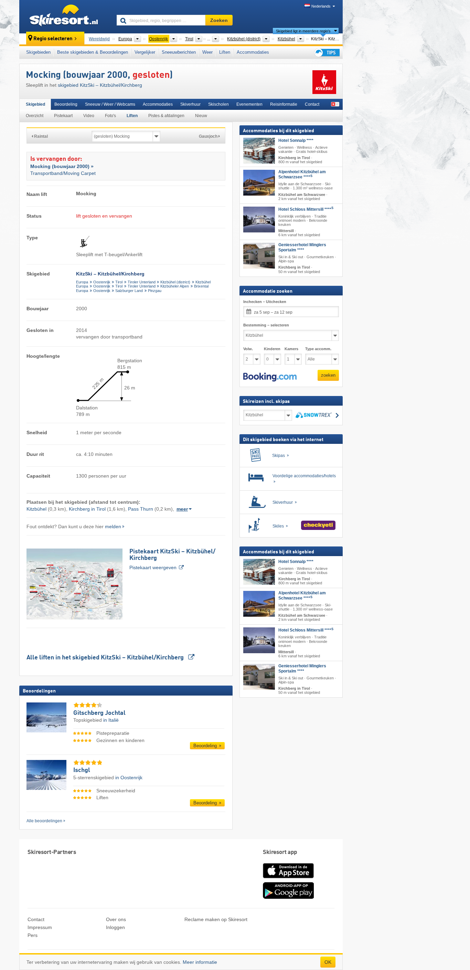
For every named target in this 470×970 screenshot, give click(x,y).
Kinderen (272, 349)
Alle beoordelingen (44, 820)
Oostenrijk (101, 282)
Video (88, 115)
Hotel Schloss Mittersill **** (305, 209)
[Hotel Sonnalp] (259, 151)
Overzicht (34, 115)
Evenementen (249, 104)
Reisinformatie (283, 104)
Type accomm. (318, 349)
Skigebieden (38, 52)
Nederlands (321, 6)
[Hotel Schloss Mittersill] (259, 219)
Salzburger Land (129, 291)
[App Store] (288, 879)
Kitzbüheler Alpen (174, 286)
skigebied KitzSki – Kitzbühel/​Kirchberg (100, 85)
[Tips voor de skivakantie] (326, 52)
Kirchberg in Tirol (87, 509)
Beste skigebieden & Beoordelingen (92, 52)
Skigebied (35, 104)
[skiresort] (65, 16)
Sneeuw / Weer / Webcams (110, 104)
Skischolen (218, 104)
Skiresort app (280, 852)
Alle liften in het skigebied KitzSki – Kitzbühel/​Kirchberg (105, 658)
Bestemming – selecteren (266, 325)
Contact (312, 104)
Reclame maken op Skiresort (215, 919)
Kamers (291, 349)
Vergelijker (145, 52)
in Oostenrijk (128, 777)
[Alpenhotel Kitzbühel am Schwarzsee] (259, 183)
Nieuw (201, 115)
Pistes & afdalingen (166, 115)
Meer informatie (200, 962)
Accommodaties (253, 52)
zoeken (328, 375)
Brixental (201, 286)
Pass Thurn (140, 509)
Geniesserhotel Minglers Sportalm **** (302, 247)
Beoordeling (65, 104)
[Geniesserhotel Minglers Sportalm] (259, 256)
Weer (207, 52)
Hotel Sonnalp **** (295, 140)
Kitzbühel (203, 282)
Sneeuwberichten (179, 52)
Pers (33, 935)
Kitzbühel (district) (175, 282)
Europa (82, 282)
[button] (270, 377)
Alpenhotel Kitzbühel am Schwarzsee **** (302, 174)
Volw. (248, 349)
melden (113, 526)
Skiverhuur (190, 104)
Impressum (40, 927)
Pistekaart (63, 115)
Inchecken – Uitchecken (264, 302)
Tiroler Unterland (142, 282)
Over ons (116, 919)
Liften (224, 52)
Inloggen (115, 927)
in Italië (111, 720)
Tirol (118, 282)
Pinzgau (154, 291)
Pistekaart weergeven (172, 559)
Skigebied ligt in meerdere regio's (303, 31)
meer (182, 509)
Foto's (110, 115)
